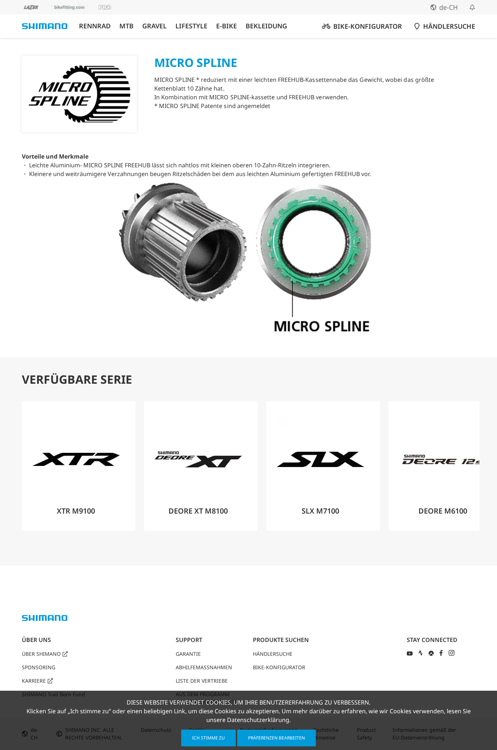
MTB (126, 26)
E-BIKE (226, 26)
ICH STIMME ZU (208, 738)
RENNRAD (95, 26)
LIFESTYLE (191, 26)
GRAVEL (154, 26)
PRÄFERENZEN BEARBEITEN (276, 738)
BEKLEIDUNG (266, 26)
